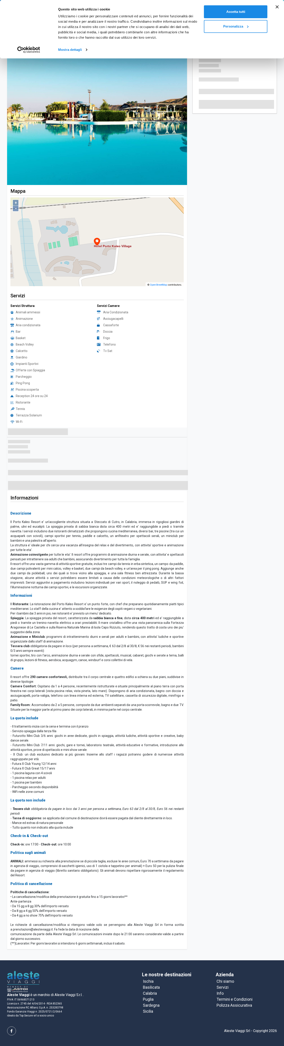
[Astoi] (23, 967)
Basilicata (151, 973)
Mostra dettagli (70, 50)
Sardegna (151, 991)
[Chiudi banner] (277, 6)
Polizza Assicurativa (234, 991)
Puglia (148, 985)
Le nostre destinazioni (166, 960)
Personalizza (233, 26)
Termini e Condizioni (234, 985)
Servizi (223, 973)
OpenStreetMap (158, 270)
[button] (20, 111)
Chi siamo (225, 967)
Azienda (225, 960)
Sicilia (148, 997)
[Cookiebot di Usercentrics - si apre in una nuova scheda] (28, 49)
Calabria (150, 979)
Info (220, 979)
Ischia (148, 967)
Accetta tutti (235, 12)
